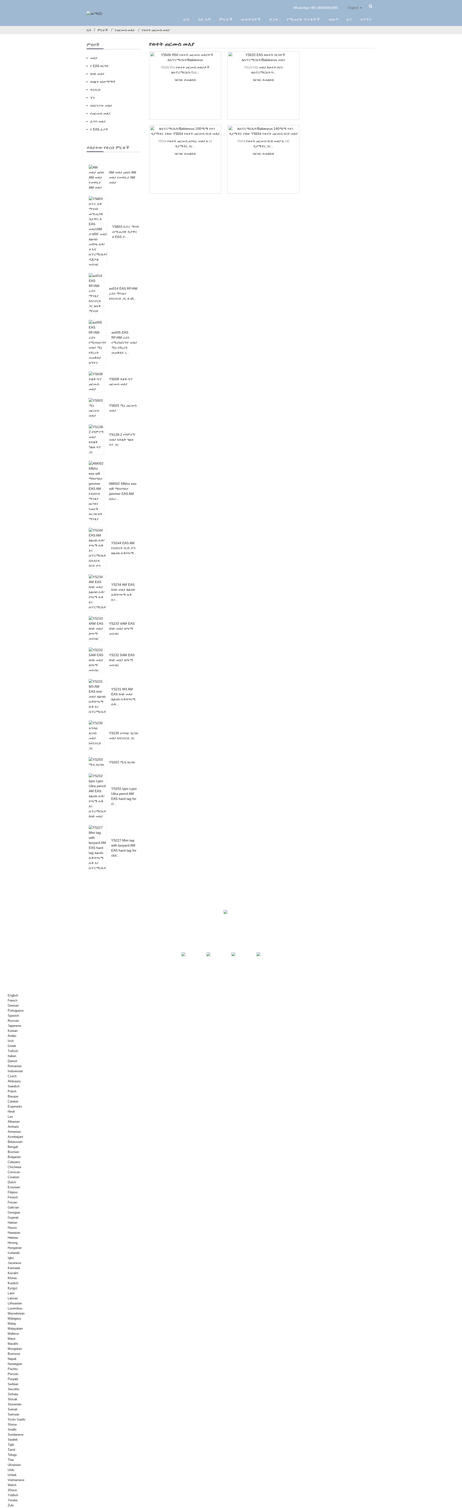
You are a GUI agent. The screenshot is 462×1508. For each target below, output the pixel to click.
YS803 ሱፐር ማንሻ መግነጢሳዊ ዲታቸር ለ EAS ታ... (125, 232)
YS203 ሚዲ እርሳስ (122, 762)
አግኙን (366, 19)
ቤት (187, 19)
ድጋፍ (274, 19)
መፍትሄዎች (251, 19)
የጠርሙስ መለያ (125, 30)
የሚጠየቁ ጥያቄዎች (303, 19)
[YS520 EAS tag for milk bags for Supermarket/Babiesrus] (263, 57)
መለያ (93, 58)
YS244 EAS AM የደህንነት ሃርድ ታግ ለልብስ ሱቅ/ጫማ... (124, 548)
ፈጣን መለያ (98, 121)
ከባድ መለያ (97, 74)
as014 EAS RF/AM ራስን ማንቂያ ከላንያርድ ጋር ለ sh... (123, 293)
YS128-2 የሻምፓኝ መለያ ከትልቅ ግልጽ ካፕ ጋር (122, 440)
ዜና (349, 19)
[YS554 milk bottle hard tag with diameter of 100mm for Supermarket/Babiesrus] (185, 131)
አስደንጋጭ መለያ (101, 105)
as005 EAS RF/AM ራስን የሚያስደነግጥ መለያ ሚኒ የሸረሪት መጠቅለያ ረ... (124, 342)
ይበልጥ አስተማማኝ (102, 82)
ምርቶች (226, 19)
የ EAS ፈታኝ (99, 129)
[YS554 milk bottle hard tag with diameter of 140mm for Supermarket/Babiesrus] (263, 131)
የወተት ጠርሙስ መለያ (156, 30)
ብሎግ (333, 19)
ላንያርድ (95, 90)
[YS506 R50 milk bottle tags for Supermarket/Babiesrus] (185, 57)
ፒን (92, 98)
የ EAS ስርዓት (99, 66)
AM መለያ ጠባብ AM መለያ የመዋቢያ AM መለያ (122, 177)
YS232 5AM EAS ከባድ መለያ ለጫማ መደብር (122, 660)
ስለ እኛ (204, 19)
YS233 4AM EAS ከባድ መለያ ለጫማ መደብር (122, 629)
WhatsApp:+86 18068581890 (315, 8)
